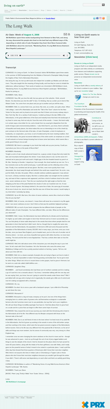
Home (6, 10)
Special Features (34, 10)
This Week (13, 10)
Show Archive (23, 10)
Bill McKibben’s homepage (16, 382)
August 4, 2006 (31, 35)
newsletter (84, 91)
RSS (17, 397)
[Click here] (91, 57)
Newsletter (8, 12)
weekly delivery (96, 85)
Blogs (42, 10)
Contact (12, 397)
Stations (49, 10)
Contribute (95, 118)
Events (56, 10)
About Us (62, 10)
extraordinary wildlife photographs (85, 137)
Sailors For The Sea (89, 94)
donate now (93, 74)
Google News (50, 18)
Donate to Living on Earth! (84, 63)
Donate (69, 10)
